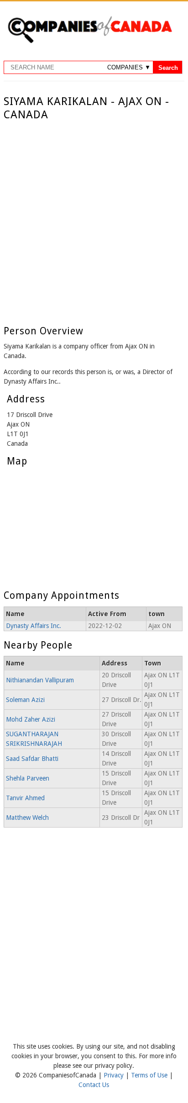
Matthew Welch (27, 817)
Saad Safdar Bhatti (32, 758)
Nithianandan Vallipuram (40, 680)
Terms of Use (150, 1075)
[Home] (90, 41)
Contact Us (93, 1084)
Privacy (114, 1075)
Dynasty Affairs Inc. (33, 625)
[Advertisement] (94, 220)
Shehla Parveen (27, 778)
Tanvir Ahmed (25, 798)
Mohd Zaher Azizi (30, 719)
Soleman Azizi (25, 699)
